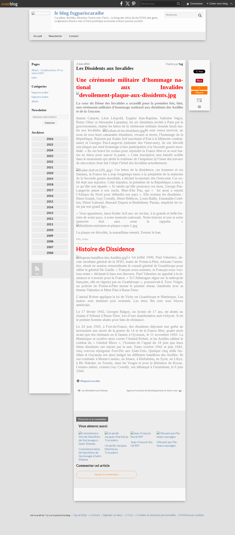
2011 (50, 224)
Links (34, 77)
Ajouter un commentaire (106, 474)
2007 (50, 247)
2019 (50, 178)
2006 (50, 252)
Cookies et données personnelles (156, 515)
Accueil (37, 35)
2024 (50, 150)
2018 (50, 184)
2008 (50, 241)
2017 (50, 190)
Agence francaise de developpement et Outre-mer (152, 390)
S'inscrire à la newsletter (92, 419)
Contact (74, 35)
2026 (50, 138)
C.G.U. (129, 515)
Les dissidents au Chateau (94, 390)
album (35, 101)
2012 (50, 218)
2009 (50, 235)
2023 (50, 156)
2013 (50, 212)
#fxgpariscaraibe (90, 381)
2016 (50, 195)
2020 (50, 173)
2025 (50, 144)
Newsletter (55, 35)
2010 (50, 230)
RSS (37, 274)
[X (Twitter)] (127, 3)
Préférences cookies (191, 515)
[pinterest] (133, 3)
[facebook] (121, 3)
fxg (46, 515)
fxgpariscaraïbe (40, 96)
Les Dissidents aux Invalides (104, 68)
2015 (50, 201)
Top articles (80, 515)
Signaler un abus (113, 515)
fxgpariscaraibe (40, 92)
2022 (50, 161)
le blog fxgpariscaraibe (79, 13)
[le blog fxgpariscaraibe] (40, 20)
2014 (50, 207)
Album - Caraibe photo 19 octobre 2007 (48, 72)
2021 (50, 167)
